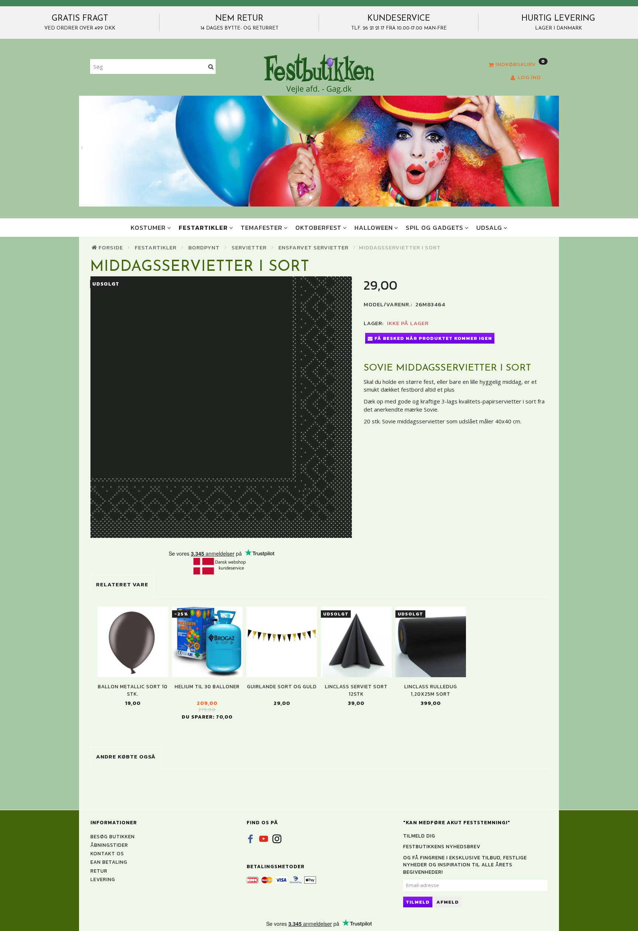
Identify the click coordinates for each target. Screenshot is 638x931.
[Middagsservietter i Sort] (221, 407)
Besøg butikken (112, 836)
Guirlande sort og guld (282, 686)
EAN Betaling (108, 862)
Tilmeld (418, 902)
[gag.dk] (319, 73)
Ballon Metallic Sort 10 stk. (133, 690)
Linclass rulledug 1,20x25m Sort (430, 690)
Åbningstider (109, 845)
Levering (102, 879)
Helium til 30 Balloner (207, 686)
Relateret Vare (122, 584)
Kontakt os (107, 853)
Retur (98, 870)
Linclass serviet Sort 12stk (356, 690)
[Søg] (211, 67)
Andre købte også (126, 756)
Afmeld (447, 902)
